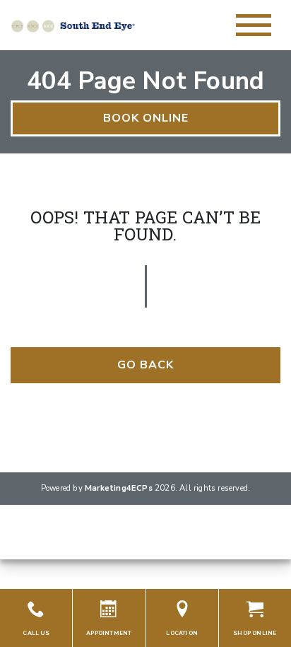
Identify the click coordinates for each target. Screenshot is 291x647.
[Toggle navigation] (253, 25)
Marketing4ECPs (119, 488)
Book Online (146, 118)
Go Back (145, 365)
